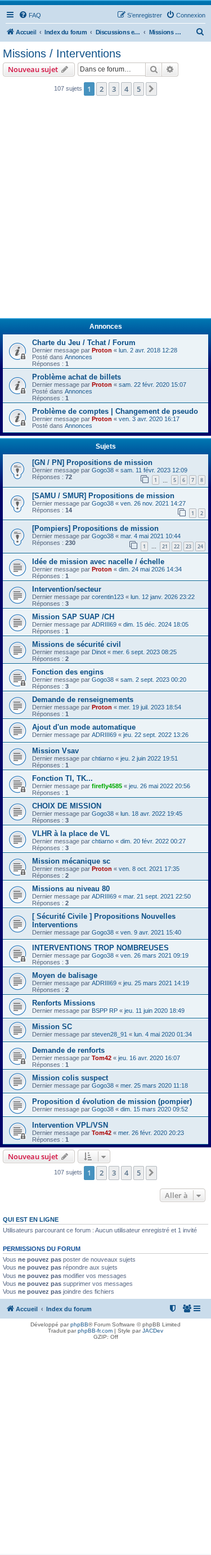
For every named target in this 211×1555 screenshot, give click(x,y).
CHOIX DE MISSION (66, 806)
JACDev (152, 1331)
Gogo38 (103, 470)
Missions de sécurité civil (76, 644)
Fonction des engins (68, 672)
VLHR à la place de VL (71, 833)
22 (176, 546)
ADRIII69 (104, 624)
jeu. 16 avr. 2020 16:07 (149, 1057)
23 (188, 546)
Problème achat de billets (76, 377)
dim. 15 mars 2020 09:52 (154, 1109)
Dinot (99, 652)
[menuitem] (30, 15)
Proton (102, 350)
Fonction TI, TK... (62, 778)
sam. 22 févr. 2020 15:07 (152, 384)
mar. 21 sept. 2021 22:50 (157, 896)
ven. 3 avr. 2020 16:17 (149, 418)
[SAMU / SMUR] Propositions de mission (103, 495)
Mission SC (52, 1026)
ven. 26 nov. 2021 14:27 (153, 503)
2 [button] (102, 89)
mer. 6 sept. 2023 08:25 (145, 652)
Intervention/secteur (66, 589)
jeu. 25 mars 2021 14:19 (156, 983)
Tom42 (101, 1057)
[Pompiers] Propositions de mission (95, 528)
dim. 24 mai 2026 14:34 (150, 569)
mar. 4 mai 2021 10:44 (150, 536)
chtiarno (103, 758)
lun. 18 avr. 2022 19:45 (151, 813)
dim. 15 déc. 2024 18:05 (155, 624)
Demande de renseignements (82, 699)
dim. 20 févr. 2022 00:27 (153, 841)
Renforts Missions (63, 1003)
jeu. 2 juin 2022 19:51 (149, 758)
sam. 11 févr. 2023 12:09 (153, 470)
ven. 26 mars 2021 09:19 (154, 955)
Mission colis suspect (70, 1078)
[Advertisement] (105, 210)
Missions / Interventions (62, 53)
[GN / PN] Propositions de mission (92, 462)
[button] (151, 89)
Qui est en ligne (31, 1219)
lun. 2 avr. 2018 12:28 (148, 350)
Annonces (78, 357)
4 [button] (126, 89)
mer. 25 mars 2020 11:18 (154, 1085)
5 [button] (139, 89)
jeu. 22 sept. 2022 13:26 (155, 734)
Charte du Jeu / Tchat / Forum (84, 342)
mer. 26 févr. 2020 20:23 (151, 1132)
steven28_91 (109, 1034)
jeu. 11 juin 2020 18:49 (154, 1010)
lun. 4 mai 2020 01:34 (163, 1034)
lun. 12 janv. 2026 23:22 (163, 596)
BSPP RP (105, 1010)
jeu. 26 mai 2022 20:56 (159, 786)
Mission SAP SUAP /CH (73, 617)
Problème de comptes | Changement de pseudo (115, 411)
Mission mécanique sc (71, 861)
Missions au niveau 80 (71, 888)
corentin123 (108, 596)
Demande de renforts (68, 1050)
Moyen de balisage (64, 975)
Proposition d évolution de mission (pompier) (112, 1101)
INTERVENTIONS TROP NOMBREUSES (100, 948)
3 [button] (114, 89)
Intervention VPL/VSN (70, 1125)
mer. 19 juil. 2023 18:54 (150, 707)
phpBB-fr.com (95, 1331)
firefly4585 (107, 786)
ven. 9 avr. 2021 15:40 (150, 932)
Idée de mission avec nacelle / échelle (98, 561)
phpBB (79, 1324)
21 (165, 546)
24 (200, 546)
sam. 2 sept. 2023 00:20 (153, 679)
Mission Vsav (55, 751)
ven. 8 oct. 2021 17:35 (149, 868)
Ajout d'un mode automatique (84, 727)
